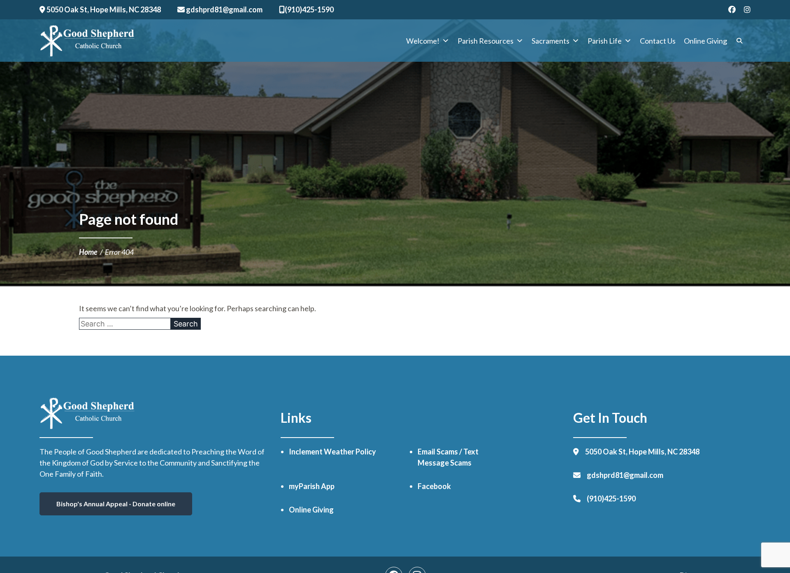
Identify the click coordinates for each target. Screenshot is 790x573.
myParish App (312, 486)
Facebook (434, 486)
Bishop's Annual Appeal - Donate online (115, 504)
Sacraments (550, 40)
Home (88, 251)
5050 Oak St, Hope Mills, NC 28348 (103, 9)
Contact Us (658, 40)
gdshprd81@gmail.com (224, 9)
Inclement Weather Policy (332, 451)
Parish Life (605, 40)
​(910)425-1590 (309, 9)
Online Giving (705, 40)
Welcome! (422, 40)
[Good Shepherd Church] (87, 40)
